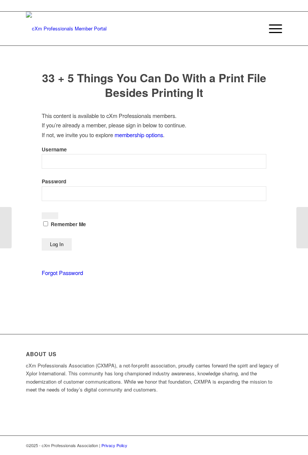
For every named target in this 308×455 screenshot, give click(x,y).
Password (54, 181)
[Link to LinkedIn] (276, 445)
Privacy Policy (114, 445)
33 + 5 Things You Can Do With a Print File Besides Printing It (154, 85)
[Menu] (271, 28)
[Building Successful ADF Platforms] (6, 227)
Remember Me (67, 224)
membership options (139, 135)
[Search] (254, 28)
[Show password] (50, 215)
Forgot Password (62, 273)
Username (54, 149)
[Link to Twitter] (265, 445)
